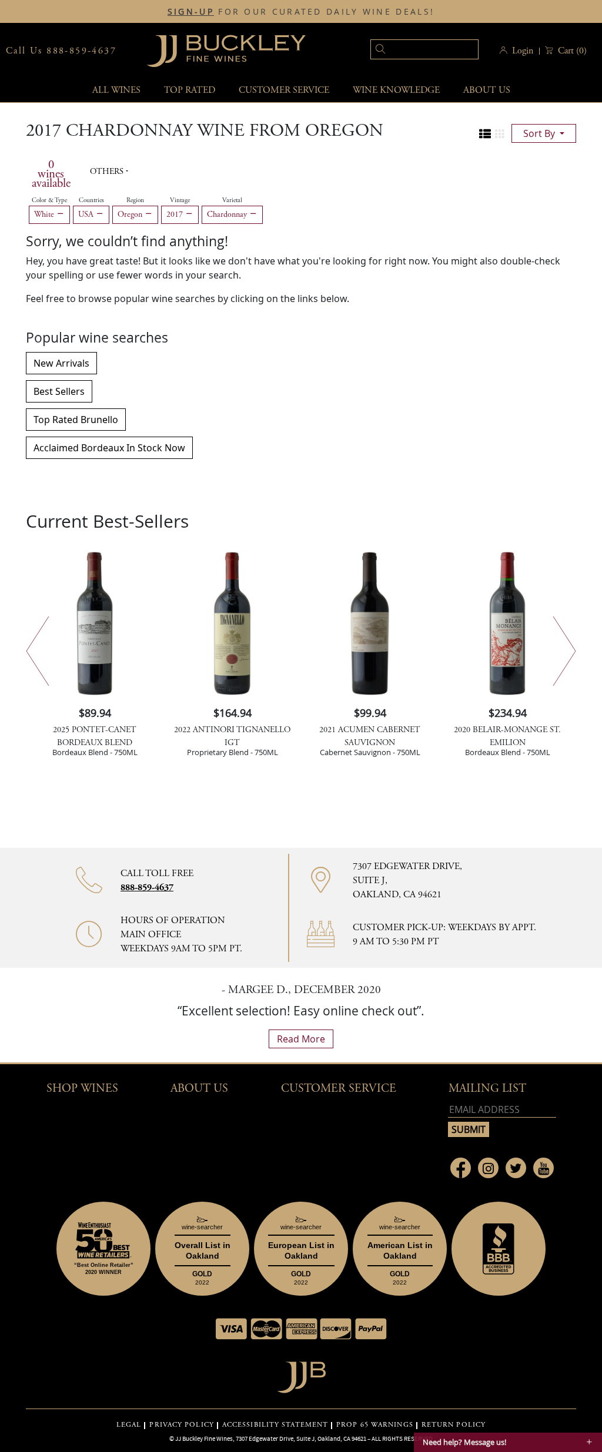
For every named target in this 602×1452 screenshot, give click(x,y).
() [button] (572, 51)
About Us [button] (486, 90)
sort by (540, 133)
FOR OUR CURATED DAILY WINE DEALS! (301, 11)
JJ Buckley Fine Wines (204, 1438)
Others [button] (108, 171)
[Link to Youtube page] (543, 1168)
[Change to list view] (485, 134)
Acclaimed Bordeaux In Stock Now (109, 447)
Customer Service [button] (338, 1088)
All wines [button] (116, 90)
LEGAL (129, 1425)
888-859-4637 (147, 887)
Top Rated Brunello (76, 419)
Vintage (180, 200)
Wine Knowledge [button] (396, 90)
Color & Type (49, 200)
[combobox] (407, 50)
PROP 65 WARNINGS (374, 1425)
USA (87, 214)
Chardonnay (228, 214)
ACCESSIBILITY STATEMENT (275, 1425)
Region (135, 200)
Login (522, 51)
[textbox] (424, 49)
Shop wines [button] (82, 1088)
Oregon (131, 214)
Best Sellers (59, 391)
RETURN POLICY (454, 1425)
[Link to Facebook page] (460, 1168)
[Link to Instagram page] (488, 1168)
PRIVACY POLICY (181, 1425)
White (45, 214)
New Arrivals (61, 363)
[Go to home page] (301, 1374)
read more (301, 1038)
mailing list (487, 1088)
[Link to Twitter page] (516, 1168)
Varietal (232, 200)
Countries (91, 200)
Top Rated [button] (189, 90)
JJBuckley (226, 51)
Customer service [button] (284, 90)
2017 (175, 214)
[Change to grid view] (500, 134)
